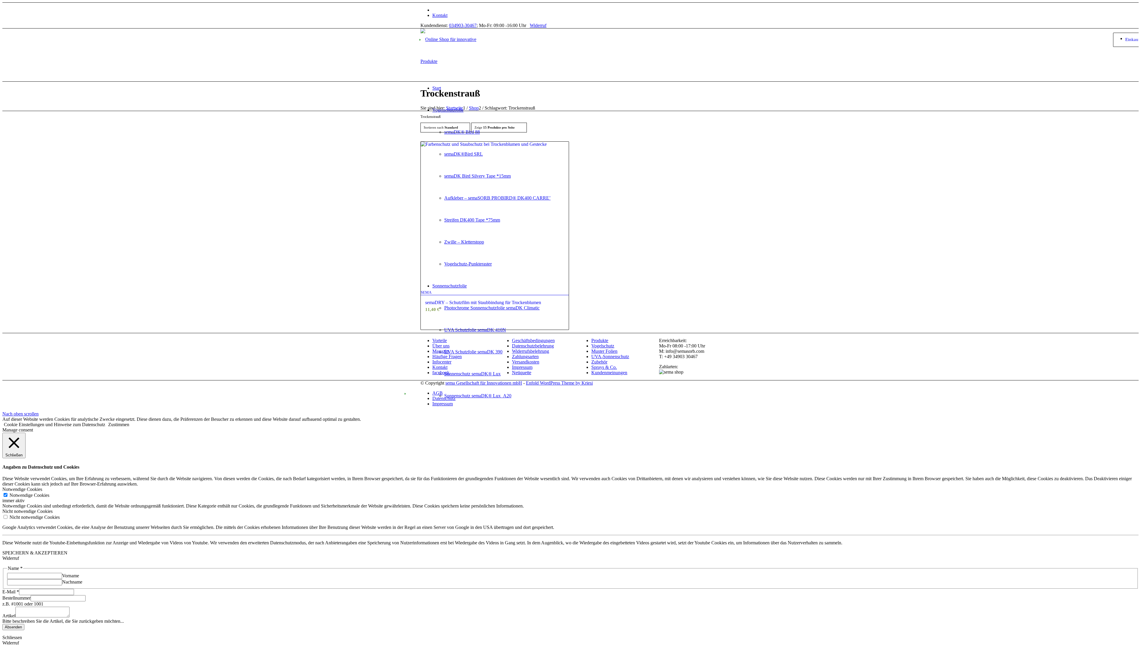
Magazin (440, 351)
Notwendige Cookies (29, 495)
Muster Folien (604, 351)
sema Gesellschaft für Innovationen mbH (483, 382)
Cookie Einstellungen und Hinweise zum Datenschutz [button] (54, 424)
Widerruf (538, 25)
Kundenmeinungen (609, 372)
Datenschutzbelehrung (533, 345)
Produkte (599, 340)
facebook (441, 372)
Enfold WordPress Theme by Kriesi (559, 382)
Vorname (70, 575)
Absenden (13, 627)
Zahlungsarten (525, 356)
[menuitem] (576, 10)
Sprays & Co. (604, 367)
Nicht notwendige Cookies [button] (27, 511)
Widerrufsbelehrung (530, 351)
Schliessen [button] (12, 637)
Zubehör (599, 361)
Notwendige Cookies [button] (22, 489)
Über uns (441, 345)
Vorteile (439, 340)
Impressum (522, 367)
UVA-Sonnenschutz (610, 356)
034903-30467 (463, 25)
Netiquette (521, 372)
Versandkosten (525, 361)
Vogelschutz (602, 345)
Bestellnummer (16, 597)
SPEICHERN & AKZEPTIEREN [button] (34, 552)
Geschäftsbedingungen (533, 340)
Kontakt (439, 15)
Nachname (72, 581)
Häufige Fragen (447, 356)
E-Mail (10, 591)
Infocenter (441, 361)
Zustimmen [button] (118, 424)
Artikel (8, 615)
